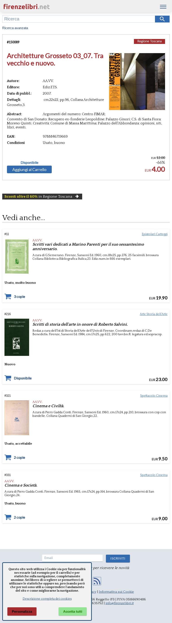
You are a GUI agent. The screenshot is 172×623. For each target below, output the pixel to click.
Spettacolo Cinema (154, 396)
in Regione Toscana (38, 197)
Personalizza (22, 611)
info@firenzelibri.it (119, 603)
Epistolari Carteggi (155, 234)
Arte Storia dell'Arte (154, 314)
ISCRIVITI (117, 558)
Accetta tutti (72, 611)
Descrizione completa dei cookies (47, 599)
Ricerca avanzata (15, 28)
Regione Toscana (149, 41)
